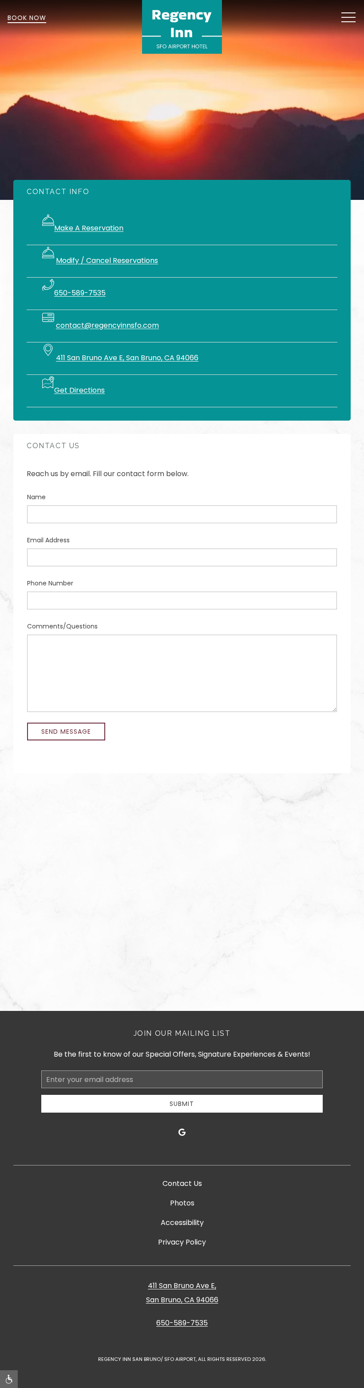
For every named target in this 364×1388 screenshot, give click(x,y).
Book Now (27, 17)
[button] (348, 18)
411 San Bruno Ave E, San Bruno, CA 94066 (127, 358)
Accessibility (182, 1222)
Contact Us (182, 1183)
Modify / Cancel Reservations (107, 260)
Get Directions (79, 390)
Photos (182, 1203)
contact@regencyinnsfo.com (107, 325)
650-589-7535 (80, 293)
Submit (182, 1103)
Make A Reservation (88, 228)
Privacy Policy (182, 1242)
